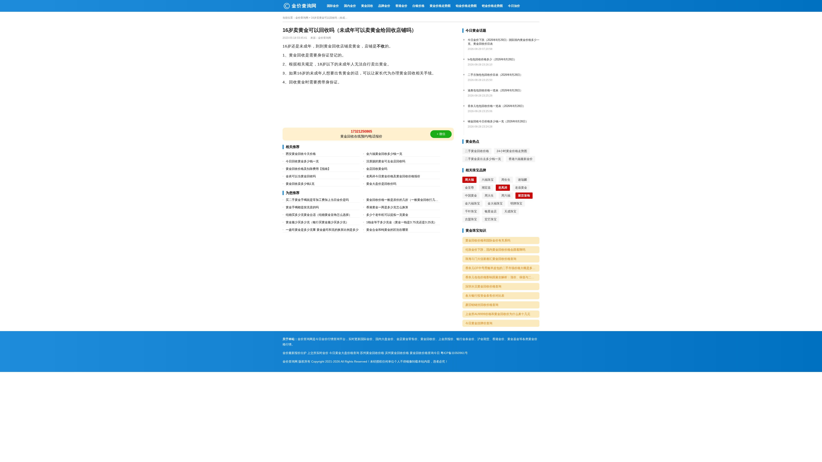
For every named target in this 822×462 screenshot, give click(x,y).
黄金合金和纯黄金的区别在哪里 (387, 229)
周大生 (489, 195)
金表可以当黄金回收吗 (301, 176)
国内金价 (350, 5)
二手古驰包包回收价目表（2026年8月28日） (495, 74)
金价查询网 (301, 17)
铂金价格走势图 (466, 5)
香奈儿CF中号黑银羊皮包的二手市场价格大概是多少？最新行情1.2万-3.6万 (502, 268)
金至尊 (469, 187)
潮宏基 (486, 187)
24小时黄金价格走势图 (512, 151)
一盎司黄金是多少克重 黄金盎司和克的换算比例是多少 (322, 229)
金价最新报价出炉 (295, 353)
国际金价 (333, 5)
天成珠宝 (510, 211)
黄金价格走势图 (440, 5)
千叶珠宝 (471, 211)
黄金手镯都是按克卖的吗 (302, 207)
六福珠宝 (488, 179)
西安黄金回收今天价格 (301, 153)
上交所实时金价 (317, 353)
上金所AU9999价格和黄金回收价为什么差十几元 (497, 314)
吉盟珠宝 (471, 219)
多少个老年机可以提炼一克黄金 (387, 214)
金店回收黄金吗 (376, 168)
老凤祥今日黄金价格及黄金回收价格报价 (393, 176)
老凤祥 (502, 187)
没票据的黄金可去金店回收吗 (385, 161)
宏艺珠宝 (491, 219)
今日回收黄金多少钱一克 (302, 161)
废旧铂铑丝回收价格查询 (481, 305)
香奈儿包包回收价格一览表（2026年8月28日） (497, 106)
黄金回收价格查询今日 (425, 353)
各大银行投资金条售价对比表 (484, 295)
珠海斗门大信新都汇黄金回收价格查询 (490, 259)
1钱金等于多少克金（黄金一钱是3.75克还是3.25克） (401, 222)
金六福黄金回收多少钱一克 (384, 153)
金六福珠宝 (472, 203)
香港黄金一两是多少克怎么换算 (387, 207)
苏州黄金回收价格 (372, 353)
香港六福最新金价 (521, 159)
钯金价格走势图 (492, 5)
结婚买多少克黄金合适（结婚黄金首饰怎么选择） (319, 214)
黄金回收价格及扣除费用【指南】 (308, 168)
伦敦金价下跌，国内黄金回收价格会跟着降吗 (495, 249)
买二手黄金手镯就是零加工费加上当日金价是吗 (317, 199)
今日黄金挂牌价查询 (478, 323)
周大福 (469, 179)
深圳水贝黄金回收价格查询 (483, 286)
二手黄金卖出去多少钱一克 (483, 159)
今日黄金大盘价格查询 (344, 353)
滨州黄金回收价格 (397, 353)
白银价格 (418, 5)
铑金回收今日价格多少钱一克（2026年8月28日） (498, 121)
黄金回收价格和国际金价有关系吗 (487, 240)
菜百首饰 (524, 195)
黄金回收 (367, 5)
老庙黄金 (521, 187)
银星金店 (491, 211)
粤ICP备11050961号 (454, 353)
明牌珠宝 (516, 203)
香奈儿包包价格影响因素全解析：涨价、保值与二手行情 (502, 277)
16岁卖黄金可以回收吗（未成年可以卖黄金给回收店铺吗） (330, 17)
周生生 (505, 179)
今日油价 (514, 5)
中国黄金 (471, 195)
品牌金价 (384, 5)
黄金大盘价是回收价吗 (381, 183)
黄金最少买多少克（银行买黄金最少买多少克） (317, 222)
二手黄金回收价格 (477, 151)
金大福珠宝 (495, 203)
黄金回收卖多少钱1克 (300, 183)
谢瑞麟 (522, 179)
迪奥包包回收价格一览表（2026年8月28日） (495, 90)
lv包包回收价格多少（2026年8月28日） (492, 59)
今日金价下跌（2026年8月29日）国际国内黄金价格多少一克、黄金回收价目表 (503, 41)
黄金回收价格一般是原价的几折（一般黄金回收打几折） (400, 200)
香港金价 (401, 5)
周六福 (505, 195)
